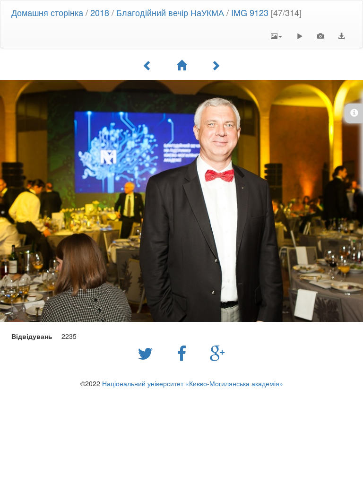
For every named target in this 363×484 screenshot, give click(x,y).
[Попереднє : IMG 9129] (147, 65)
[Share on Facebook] (183, 352)
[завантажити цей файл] (341, 36)
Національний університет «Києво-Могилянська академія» (192, 383)
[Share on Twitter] (147, 352)
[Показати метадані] (320, 36)
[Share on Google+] (217, 352)
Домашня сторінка (47, 12)
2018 (99, 12)
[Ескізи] (181, 65)
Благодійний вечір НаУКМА (170, 12)
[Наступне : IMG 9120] (216, 65)
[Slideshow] (299, 36)
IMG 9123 (249, 12)
